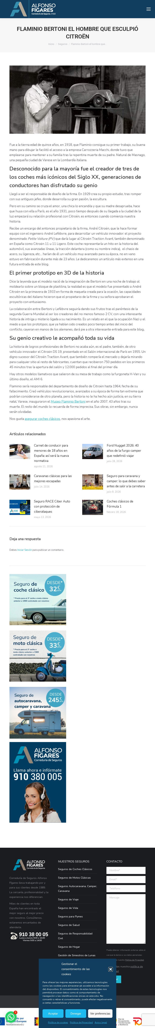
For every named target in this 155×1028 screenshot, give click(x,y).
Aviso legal (101, 1022)
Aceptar (53, 1013)
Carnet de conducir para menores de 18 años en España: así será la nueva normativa (51, 453)
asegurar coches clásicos (42, 419)
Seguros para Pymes (70, 916)
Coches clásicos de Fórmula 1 (120, 504)
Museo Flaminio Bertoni (68, 401)
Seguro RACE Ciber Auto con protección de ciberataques (52, 506)
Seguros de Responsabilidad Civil (75, 936)
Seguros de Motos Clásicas (74, 878)
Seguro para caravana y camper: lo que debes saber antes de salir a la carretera (126, 481)
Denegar (76, 1013)
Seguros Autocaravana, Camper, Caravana (77, 888)
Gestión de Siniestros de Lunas (76, 955)
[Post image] (19, 451)
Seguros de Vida (68, 908)
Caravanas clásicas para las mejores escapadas (53, 478)
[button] (110, 969)
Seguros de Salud (69, 925)
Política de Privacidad (81, 1022)
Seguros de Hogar (69, 947)
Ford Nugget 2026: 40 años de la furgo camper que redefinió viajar (124, 450)
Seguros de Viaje (68, 899)
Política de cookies (58, 1022)
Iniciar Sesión (25, 550)
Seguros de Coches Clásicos (75, 869)
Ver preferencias (100, 1013)
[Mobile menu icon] (148, 9)
